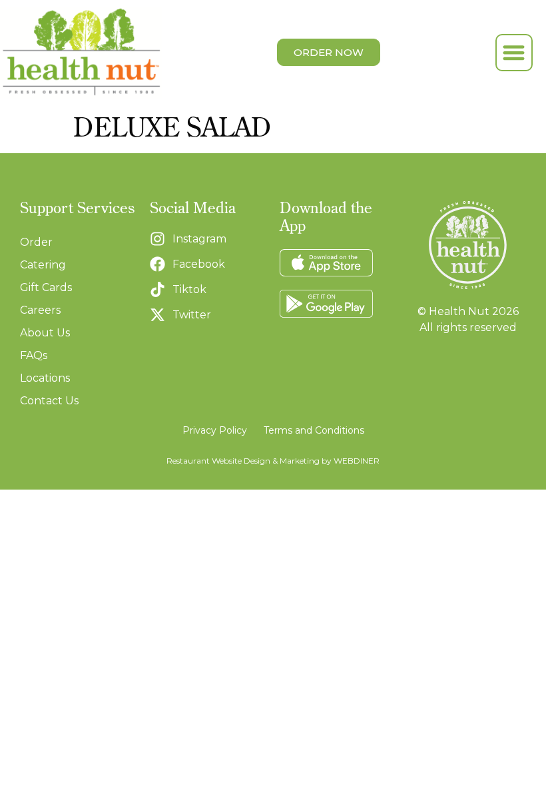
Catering (43, 264)
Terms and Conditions (314, 430)
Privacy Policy (214, 430)
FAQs (33, 355)
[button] (514, 53)
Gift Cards (46, 287)
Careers (40, 310)
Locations (45, 378)
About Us (45, 332)
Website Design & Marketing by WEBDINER (296, 461)
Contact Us (49, 400)
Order (36, 242)
